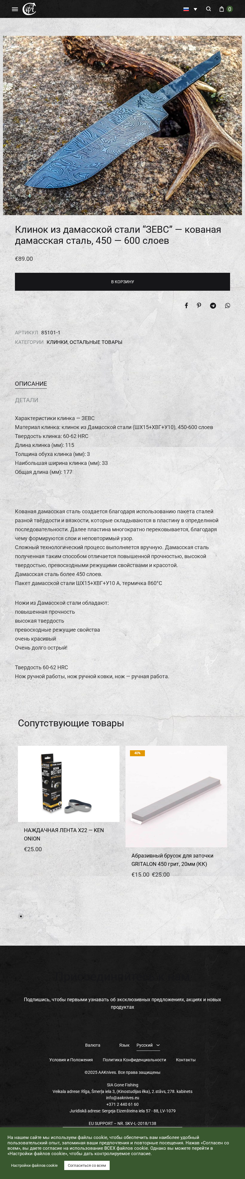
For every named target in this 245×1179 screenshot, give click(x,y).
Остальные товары (96, 342)
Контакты (186, 1059)
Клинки (57, 342)
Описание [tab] (31, 383)
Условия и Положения (71, 1059)
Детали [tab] (26, 400)
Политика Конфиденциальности (134, 1059)
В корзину (122, 281)
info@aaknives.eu (122, 1097)
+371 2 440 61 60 (122, 1104)
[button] (190, 9)
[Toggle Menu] (15, 9)
